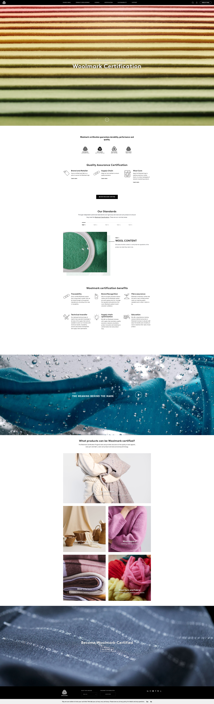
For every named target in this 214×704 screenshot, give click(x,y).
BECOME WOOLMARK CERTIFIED (107, 197)
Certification (108, 2)
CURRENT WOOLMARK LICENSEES (107, 343)
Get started (108, 650)
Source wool (67, 2)
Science (97, 2)
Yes (147, 701)
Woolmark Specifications (102, 217)
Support (134, 2)
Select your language (86, 690)
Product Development (83, 2)
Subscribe (108, 694)
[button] (193, 2)
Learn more (74, 178)
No (151, 701)
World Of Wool (205, 2)
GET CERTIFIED (107, 487)
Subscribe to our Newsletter (107, 690)
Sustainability (122, 2)
